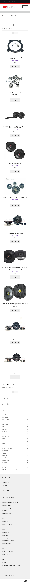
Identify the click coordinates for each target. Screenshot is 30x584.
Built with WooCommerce (12, 575)
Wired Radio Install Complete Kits (10, 469)
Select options (15, 66)
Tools (4, 467)
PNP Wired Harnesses (7, 448)
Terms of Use (6, 488)
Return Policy (6, 490)
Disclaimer (6, 482)
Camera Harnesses (7, 426)
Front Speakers (6, 441)
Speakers (5, 462)
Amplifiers (5, 422)
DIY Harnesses (6, 436)
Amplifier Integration (7, 419)
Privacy (5, 485)
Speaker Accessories (7, 457)
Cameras (5, 429)
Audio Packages (6, 424)
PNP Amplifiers (6, 446)
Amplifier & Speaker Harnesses (10, 414)
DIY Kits (4, 438)
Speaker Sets (6, 460)
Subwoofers (5, 465)
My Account (5, 581)
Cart (23, 580)
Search (15, 581)
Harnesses (5, 443)
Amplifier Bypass (7, 417)
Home (4, 15)
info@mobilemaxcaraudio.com (12, 403)
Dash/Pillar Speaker (7, 434)
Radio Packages (6, 450)
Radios (4, 453)
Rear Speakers (6, 455)
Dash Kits (5, 431)
